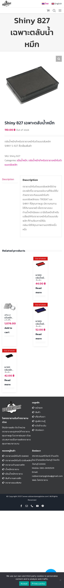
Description (8, 179)
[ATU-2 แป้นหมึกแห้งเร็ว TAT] (9, 307)
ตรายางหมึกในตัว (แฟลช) (17, 456)
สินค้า (37, 412)
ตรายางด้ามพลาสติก (15, 465)
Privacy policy (38, 583)
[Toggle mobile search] (54, 10)
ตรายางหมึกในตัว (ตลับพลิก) (18, 460)
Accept (24, 583)
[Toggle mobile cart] (48, 10)
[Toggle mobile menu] (60, 10)
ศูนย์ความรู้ (40, 421)
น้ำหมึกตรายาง (12, 469)
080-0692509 (47, 468)
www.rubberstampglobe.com (35, 496)
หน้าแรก (39, 407)
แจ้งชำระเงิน (40, 425)
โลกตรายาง (42, 480)
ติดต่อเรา (39, 430)
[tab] (10, 179)
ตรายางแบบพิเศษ (13, 482)
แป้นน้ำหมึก (22, 160)
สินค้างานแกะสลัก (13, 478)
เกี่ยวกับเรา (40, 416)
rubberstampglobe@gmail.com (47, 476)
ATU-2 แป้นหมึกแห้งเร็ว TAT (8, 319)
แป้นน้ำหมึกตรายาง (14, 473)
